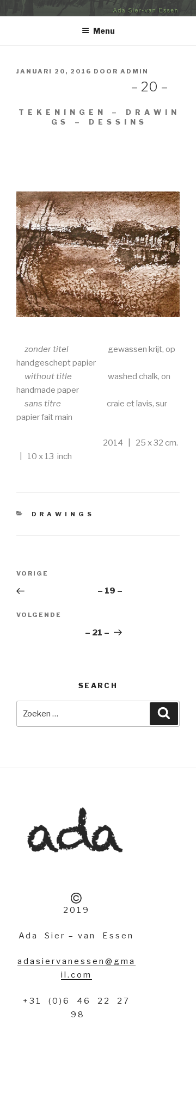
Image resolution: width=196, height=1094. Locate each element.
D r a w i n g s (62, 514)
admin (134, 71)
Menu (104, 30)
